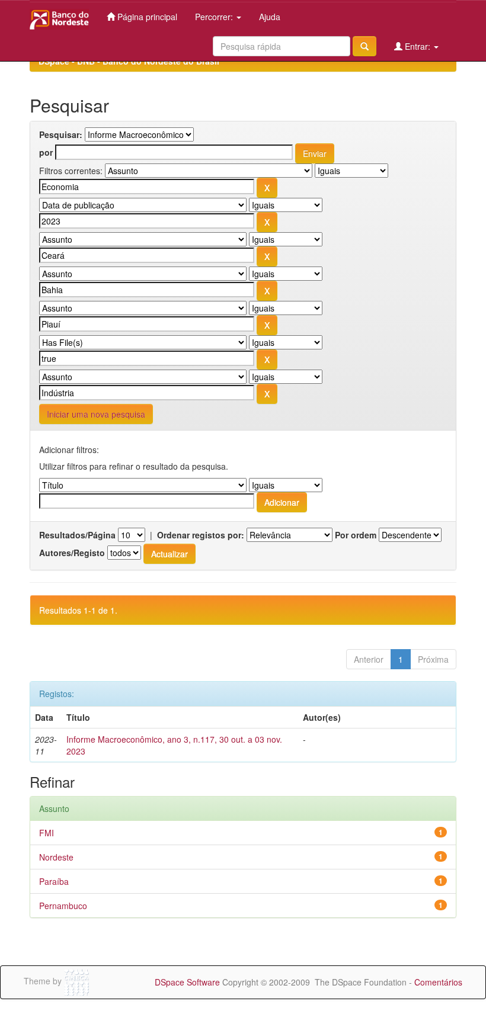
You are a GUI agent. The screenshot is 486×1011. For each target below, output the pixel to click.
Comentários (438, 982)
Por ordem (355, 535)
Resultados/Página (77, 535)
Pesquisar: (60, 134)
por (46, 152)
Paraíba (54, 881)
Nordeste (56, 857)
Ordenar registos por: (200, 535)
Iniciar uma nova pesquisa (96, 414)
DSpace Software (187, 982)
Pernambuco (63, 905)
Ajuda (269, 17)
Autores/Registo (72, 553)
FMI (46, 833)
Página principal (146, 17)
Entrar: (417, 46)
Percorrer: (215, 17)
